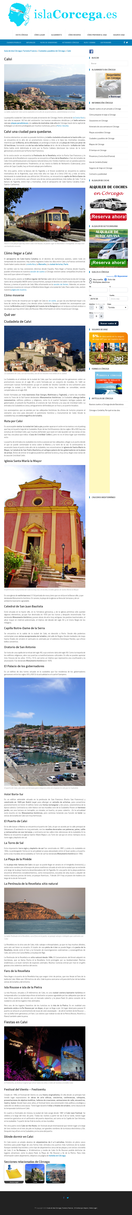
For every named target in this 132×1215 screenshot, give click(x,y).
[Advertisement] (99, 454)
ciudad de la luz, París (59, 264)
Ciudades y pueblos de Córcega (51, 50)
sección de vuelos (37, 271)
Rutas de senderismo (48, 42)
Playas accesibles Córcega (99, 132)
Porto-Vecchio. (63, 125)
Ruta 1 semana (89, 42)
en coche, (52, 300)
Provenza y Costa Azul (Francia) (102, 156)
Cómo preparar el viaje (97, 35)
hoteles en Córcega (57, 1155)
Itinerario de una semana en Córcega (104, 126)
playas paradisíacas (19, 123)
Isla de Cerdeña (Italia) (98, 162)
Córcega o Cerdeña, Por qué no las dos (104, 410)
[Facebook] (124, 42)
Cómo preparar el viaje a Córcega (102, 114)
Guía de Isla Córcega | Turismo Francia (20, 50)
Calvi (69, 50)
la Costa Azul (78, 117)
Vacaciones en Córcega (98, 120)
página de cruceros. (19, 289)
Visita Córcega (22, 35)
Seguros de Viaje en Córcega (100, 168)
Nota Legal (93, 1208)
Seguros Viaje (119, 35)
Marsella (42, 264)
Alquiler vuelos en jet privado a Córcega (105, 108)
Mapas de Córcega (96, 144)
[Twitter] (126, 42)
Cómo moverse (74, 35)
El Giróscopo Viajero (81, 1208)
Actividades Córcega (70, 42)
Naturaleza (30, 42)
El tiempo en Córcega (97, 150)
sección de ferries (60, 284)
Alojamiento (56, 35)
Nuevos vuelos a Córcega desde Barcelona (106, 404)
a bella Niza (31, 264)
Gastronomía (105, 42)
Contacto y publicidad (98, 174)
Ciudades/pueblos (14, 42)
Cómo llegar (39, 35)
